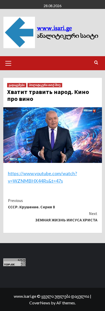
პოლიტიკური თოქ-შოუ (45, 85)
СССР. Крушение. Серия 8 (31, 204)
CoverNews (39, 302)
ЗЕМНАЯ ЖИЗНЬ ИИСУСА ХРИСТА (66, 217)
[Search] (96, 62)
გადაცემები (17, 85)
